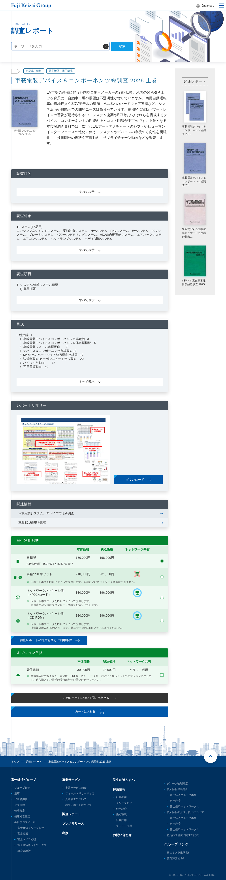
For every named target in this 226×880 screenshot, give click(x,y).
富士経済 (22, 833)
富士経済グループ (23, 780)
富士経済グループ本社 (30, 827)
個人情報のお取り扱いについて (185, 812)
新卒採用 (121, 820)
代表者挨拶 (21, 799)
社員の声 (121, 797)
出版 (65, 833)
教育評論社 (24, 850)
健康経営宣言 (22, 816)
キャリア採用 (124, 825)
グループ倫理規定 (177, 783)
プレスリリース (73, 823)
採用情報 (119, 789)
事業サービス (71, 780)
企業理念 (19, 804)
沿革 (17, 793)
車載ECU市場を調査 (32, 522)
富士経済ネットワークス (32, 845)
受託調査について (76, 799)
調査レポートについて (78, 804)
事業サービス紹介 (76, 787)
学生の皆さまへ (124, 780)
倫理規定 (19, 810)
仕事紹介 (121, 808)
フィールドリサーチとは (79, 793)
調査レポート (34, 761)
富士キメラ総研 (26, 839)
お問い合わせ (122, 835)
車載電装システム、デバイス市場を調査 (46, 513)
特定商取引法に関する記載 (183, 835)
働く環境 (121, 814)
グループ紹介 (22, 787)
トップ (15, 761)
